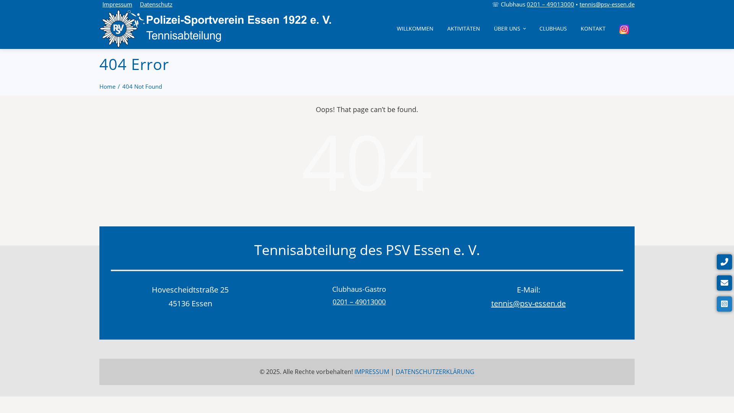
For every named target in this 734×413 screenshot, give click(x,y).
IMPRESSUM (371, 371)
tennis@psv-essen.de (607, 4)
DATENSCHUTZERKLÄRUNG (435, 371)
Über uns (507, 28)
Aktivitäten (463, 28)
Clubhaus (553, 28)
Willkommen (415, 28)
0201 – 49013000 (550, 4)
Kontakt (593, 28)
